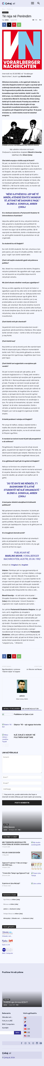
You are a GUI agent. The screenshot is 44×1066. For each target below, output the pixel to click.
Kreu (3, 9)
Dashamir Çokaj (15, 909)
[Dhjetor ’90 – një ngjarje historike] (7, 727)
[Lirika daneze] (22, 821)
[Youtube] (41, 1043)
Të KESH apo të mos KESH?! (15, 1002)
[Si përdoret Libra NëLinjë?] (36, 886)
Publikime (10, 9)
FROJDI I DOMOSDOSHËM (11, 852)
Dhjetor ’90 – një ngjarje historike (27, 725)
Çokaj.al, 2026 (9, 1057)
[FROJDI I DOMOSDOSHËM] (36, 855)
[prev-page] (3, 745)
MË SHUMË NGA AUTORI (30, 709)
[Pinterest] (14, 25)
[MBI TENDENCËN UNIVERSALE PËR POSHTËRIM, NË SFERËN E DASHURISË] (36, 845)
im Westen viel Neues (34, 669)
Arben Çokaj (16, 899)
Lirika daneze (9, 827)
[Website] (33, 1043)
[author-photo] (22, 693)
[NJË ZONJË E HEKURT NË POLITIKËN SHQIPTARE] (7, 738)
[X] (9, 25)
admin (7, 20)
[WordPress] (37, 1043)
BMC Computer (7, 953)
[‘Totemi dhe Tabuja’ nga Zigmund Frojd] (36, 876)
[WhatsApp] (19, 25)
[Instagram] (25, 1043)
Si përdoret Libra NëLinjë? (11, 883)
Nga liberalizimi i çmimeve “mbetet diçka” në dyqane (11, 670)
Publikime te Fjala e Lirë (23, 714)
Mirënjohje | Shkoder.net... (12, 918)
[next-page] (7, 745)
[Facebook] (4, 25)
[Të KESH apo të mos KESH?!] (22, 991)
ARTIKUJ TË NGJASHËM (11, 709)
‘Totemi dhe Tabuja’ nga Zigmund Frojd (15, 873)
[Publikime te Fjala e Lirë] (7, 717)
